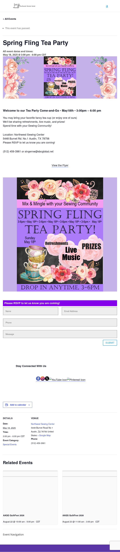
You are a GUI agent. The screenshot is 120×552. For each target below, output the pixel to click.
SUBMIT (110, 342)
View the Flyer (60, 165)
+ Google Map (44, 435)
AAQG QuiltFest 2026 (13, 515)
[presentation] (30, 491)
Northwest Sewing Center (43, 423)
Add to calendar (18, 404)
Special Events (10, 444)
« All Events (9, 18)
